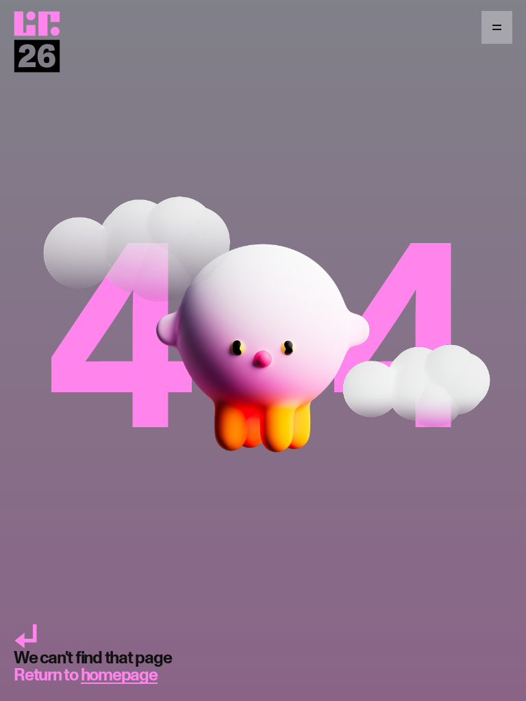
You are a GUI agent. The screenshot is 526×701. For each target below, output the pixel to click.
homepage (119, 675)
